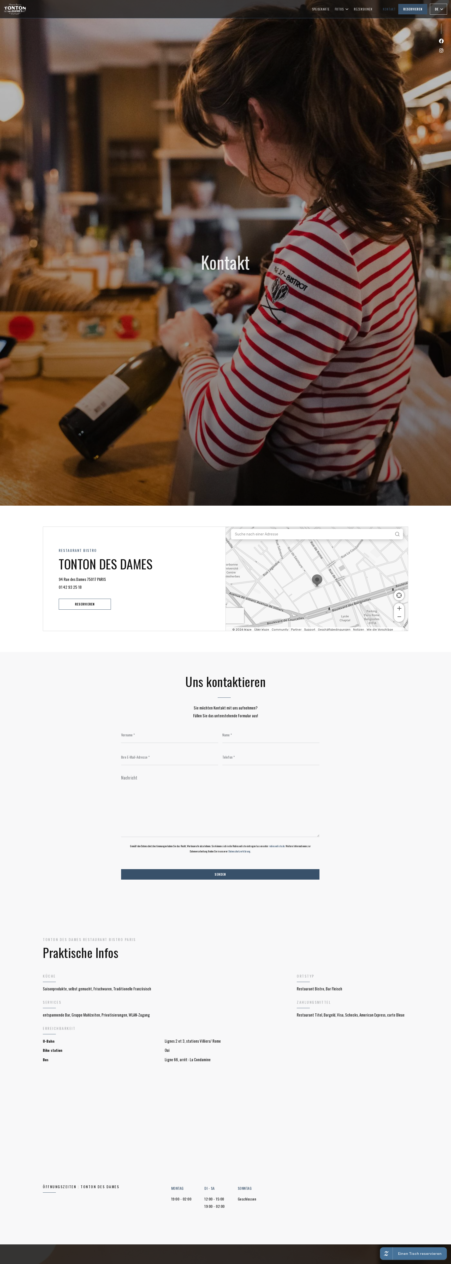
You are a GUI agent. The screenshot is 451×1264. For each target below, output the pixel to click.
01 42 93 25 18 (70, 587)
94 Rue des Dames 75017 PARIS (103, 579)
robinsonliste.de (276, 846)
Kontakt (389, 9)
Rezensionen (363, 9)
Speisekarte (321, 9)
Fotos (339, 9)
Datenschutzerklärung (239, 851)
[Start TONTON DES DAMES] (15, 9)
